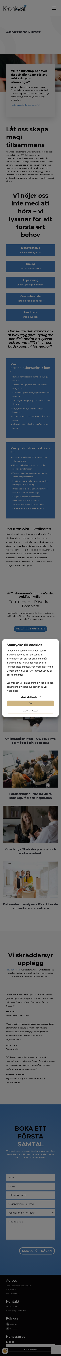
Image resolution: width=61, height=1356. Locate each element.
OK (30, 703)
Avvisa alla (30, 710)
